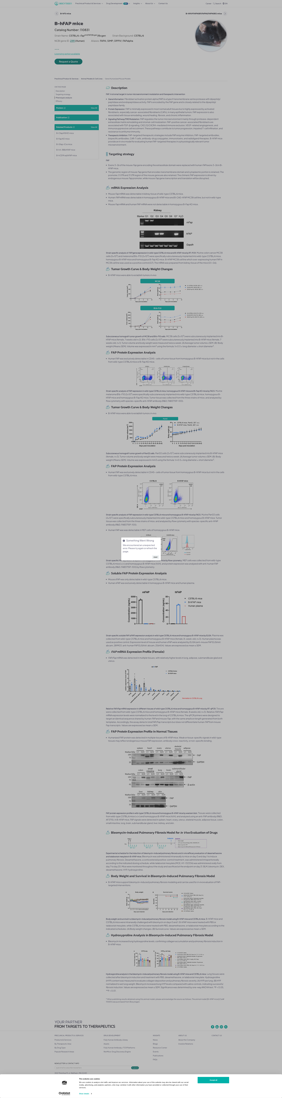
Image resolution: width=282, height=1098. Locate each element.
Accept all (213, 1080)
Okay (155, 557)
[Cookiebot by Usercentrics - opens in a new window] (64, 1093)
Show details (84, 1094)
